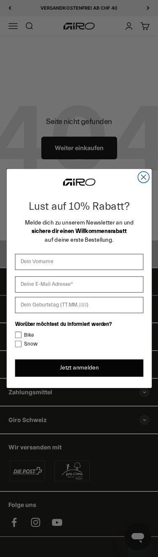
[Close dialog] (143, 177)
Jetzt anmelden (79, 367)
